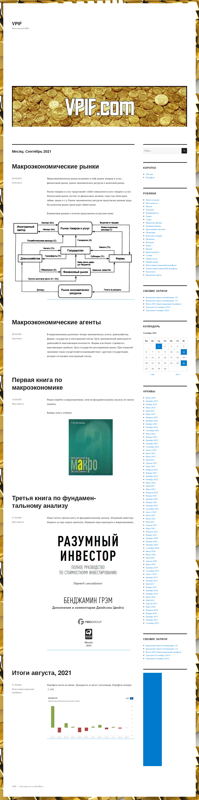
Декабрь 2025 (152, 401)
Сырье (149, 219)
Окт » (178, 374)
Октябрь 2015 (152, 619)
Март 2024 (150, 433)
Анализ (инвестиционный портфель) (161, 268)
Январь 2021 (151, 534)
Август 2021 (151, 512)
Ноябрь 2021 (151, 502)
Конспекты (17, 182)
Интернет (150, 242)
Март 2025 (150, 414)
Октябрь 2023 (152, 443)
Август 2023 (151, 450)
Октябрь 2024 (152, 427)
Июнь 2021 (151, 518)
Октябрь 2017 (152, 580)
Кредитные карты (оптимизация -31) (162, 300)
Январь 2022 (151, 495)
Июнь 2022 (151, 482)
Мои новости (18, 403)
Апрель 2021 (151, 525)
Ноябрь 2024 (151, 423)
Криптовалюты (152, 252)
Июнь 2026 (151, 397)
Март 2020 (150, 564)
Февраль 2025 (152, 417)
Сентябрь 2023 (152, 446)
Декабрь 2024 (152, 420)
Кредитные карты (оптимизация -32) (162, 297)
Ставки (149, 255)
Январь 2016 (151, 613)
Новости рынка (152, 199)
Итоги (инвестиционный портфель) (161, 265)
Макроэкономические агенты (56, 321)
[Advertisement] (100, 60)
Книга (148, 245)
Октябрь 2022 (152, 479)
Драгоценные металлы (155, 229)
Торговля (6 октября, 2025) (157, 310)
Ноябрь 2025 (151, 404)
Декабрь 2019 (152, 567)
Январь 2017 (151, 587)
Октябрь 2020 (152, 544)
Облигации (150, 232)
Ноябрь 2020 (151, 541)
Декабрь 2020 (152, 538)
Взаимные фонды (153, 226)
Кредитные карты (154, 275)
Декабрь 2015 (152, 616)
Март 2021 (150, 528)
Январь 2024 (151, 437)
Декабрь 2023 (152, 440)
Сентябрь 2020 (152, 548)
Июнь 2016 (151, 597)
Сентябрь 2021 (152, 508)
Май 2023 (150, 459)
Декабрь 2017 (152, 577)
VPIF (17, 23)
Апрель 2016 (151, 603)
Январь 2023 (151, 472)
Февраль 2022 (152, 492)
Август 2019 (151, 574)
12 (184, 351)
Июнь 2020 (151, 554)
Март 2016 (150, 606)
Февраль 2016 (152, 610)
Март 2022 (150, 489)
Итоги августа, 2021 (42, 672)
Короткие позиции (154, 235)
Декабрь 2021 (152, 499)
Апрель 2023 (151, 463)
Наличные (150, 239)
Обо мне (149, 174)
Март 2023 (150, 466)
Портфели (150, 177)
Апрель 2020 (151, 561)
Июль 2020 (150, 551)
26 (184, 363)
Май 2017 (150, 583)
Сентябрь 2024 (152, 430)
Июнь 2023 (151, 456)
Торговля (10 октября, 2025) (158, 307)
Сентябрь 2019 (152, 570)
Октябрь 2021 (152, 505)
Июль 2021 (150, 515)
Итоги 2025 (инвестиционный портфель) (163, 303)
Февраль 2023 (152, 469)
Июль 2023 (150, 453)
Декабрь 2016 (152, 590)
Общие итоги (151, 258)
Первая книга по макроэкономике (37, 383)
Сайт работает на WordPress (31, 786)
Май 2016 (150, 600)
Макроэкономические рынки (55, 166)
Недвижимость (152, 212)
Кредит (149, 248)
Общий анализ (152, 261)
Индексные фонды (154, 222)
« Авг (152, 374)
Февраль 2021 (152, 531)
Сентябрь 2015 (152, 623)
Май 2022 (150, 486)
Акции (148, 216)
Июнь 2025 (151, 407)
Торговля (150, 209)
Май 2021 (150, 521)
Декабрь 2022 (152, 476)
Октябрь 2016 (152, 593)
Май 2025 (150, 410)
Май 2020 (150, 557)
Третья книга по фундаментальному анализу (54, 501)
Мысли (149, 206)
